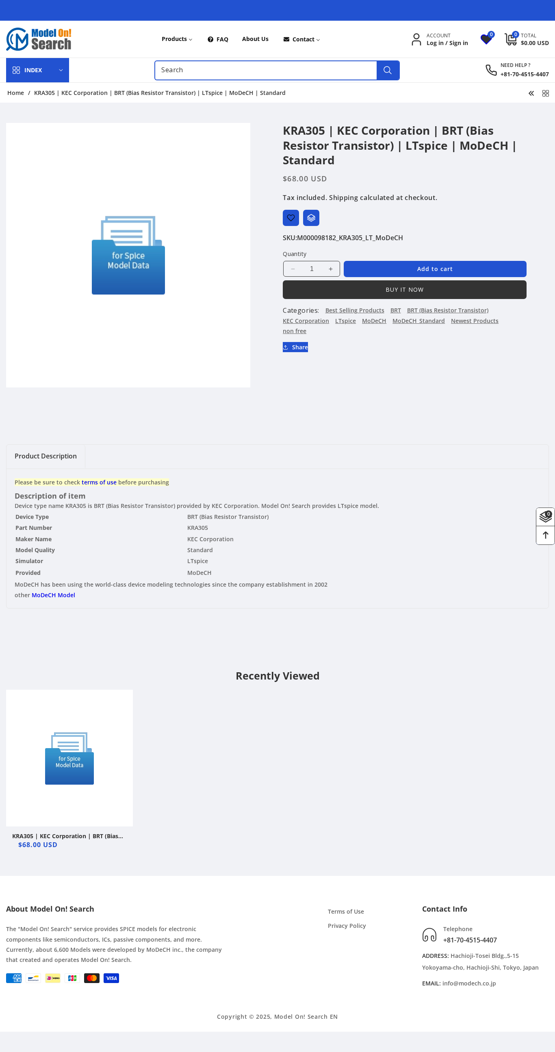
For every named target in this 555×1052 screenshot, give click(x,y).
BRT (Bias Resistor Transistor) (447, 310)
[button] (520, 39)
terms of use (99, 482)
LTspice (345, 321)
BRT (395, 310)
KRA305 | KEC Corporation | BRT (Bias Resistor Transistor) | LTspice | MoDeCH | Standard (68, 836)
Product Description (46, 456)
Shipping (343, 197)
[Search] (388, 70)
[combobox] (277, 70)
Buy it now (405, 289)
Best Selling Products (354, 310)
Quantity (294, 254)
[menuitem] (177, 39)
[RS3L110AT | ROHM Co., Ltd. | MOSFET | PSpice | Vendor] (531, 92)
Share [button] (300, 347)
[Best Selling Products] (545, 92)
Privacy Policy (347, 926)
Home (15, 93)
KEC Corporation (306, 321)
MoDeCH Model (53, 595)
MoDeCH (374, 321)
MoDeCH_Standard (418, 321)
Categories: (301, 310)
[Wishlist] (291, 218)
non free (294, 331)
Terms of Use (346, 911)
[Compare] (311, 218)
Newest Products (475, 321)
